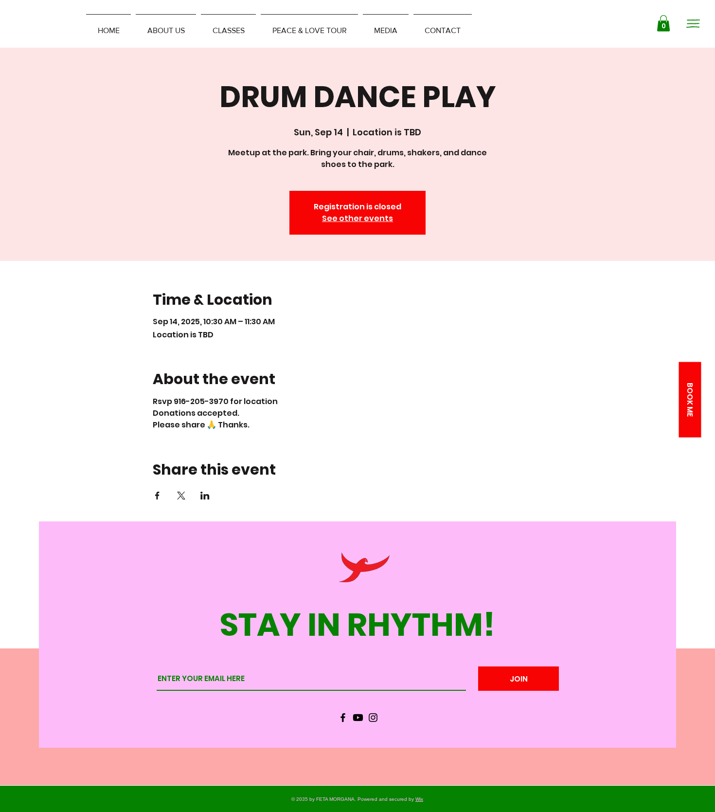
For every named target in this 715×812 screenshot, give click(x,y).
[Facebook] (343, 717)
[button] (663, 23)
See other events (357, 218)
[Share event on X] (181, 495)
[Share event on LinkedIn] (205, 495)
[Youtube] (358, 717)
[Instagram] (373, 717)
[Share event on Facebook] (157, 495)
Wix (419, 799)
